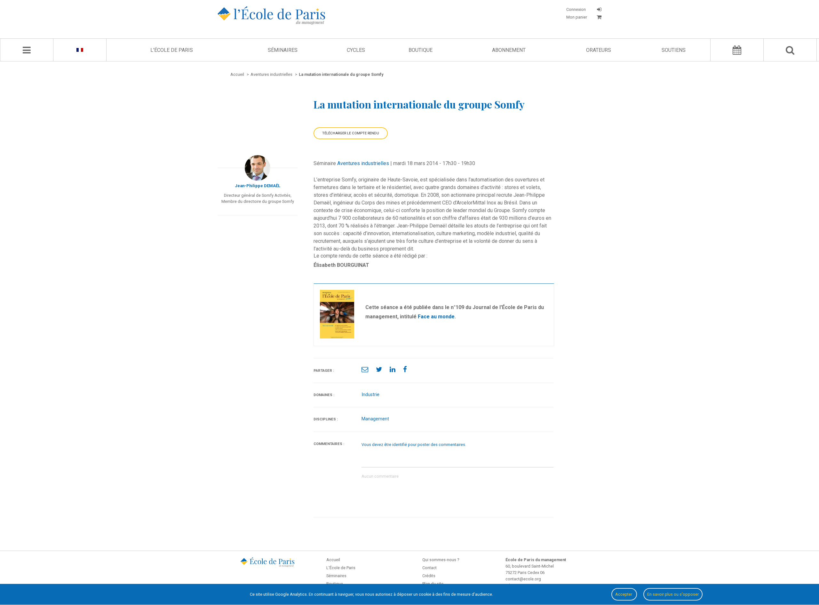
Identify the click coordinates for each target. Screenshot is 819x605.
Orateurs (598, 50)
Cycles (356, 50)
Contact (429, 567)
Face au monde (436, 317)
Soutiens (674, 50)
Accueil (333, 559)
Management (375, 419)
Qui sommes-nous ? (440, 559)
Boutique (421, 50)
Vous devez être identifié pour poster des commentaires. (414, 444)
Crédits (428, 575)
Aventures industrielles (363, 163)
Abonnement (509, 50)
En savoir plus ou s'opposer (673, 594)
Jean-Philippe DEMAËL (257, 185)
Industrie (370, 394)
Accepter (624, 594)
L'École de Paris (171, 50)
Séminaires (283, 50)
